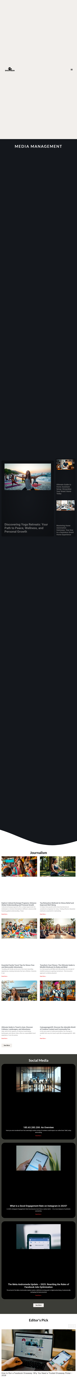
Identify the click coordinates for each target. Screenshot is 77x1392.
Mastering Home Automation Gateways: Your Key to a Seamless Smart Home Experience (65, 530)
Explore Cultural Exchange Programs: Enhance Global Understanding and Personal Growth (19, 904)
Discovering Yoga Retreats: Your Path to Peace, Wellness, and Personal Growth (26, 528)
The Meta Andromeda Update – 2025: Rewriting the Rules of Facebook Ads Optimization (38, 1285)
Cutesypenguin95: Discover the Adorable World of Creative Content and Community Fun (57, 1028)
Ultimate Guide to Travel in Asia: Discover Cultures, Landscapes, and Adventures (17, 1028)
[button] (71, 69)
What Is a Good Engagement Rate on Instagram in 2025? (38, 1206)
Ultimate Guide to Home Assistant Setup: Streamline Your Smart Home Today (63, 489)
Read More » (5, 914)
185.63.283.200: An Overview (38, 1127)
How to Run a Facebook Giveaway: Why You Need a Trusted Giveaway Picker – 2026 (37, 1374)
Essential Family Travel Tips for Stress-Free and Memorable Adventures (18, 966)
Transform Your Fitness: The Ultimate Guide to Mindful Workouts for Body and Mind (57, 966)
